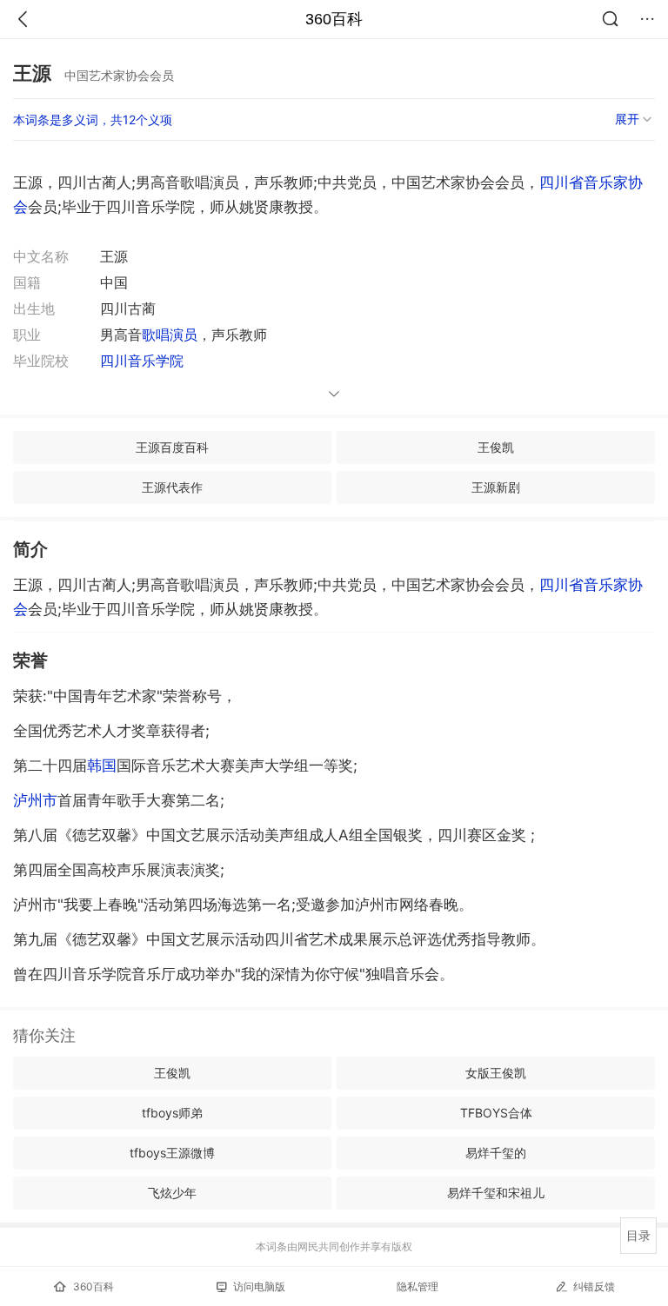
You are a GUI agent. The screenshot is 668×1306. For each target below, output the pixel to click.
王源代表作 (172, 487)
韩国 (102, 765)
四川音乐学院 (142, 360)
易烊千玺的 (495, 1152)
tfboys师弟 (172, 1112)
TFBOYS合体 (496, 1112)
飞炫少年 (172, 1192)
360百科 (334, 19)
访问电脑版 (259, 1286)
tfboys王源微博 (172, 1152)
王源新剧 (495, 487)
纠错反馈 (594, 1286)
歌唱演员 (169, 334)
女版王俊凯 (495, 1072)
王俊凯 (496, 447)
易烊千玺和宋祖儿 (495, 1192)
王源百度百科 (172, 447)
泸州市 (35, 800)
